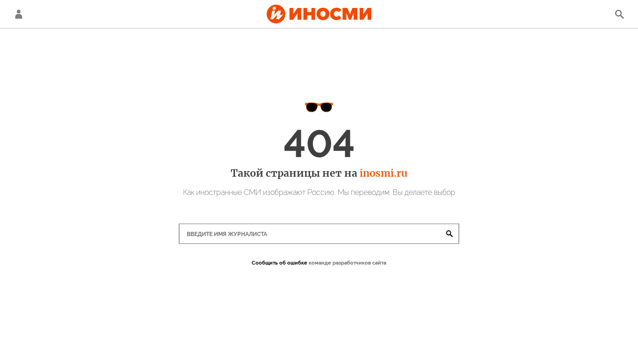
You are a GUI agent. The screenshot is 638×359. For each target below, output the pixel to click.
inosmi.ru (383, 173)
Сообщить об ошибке (279, 263)
